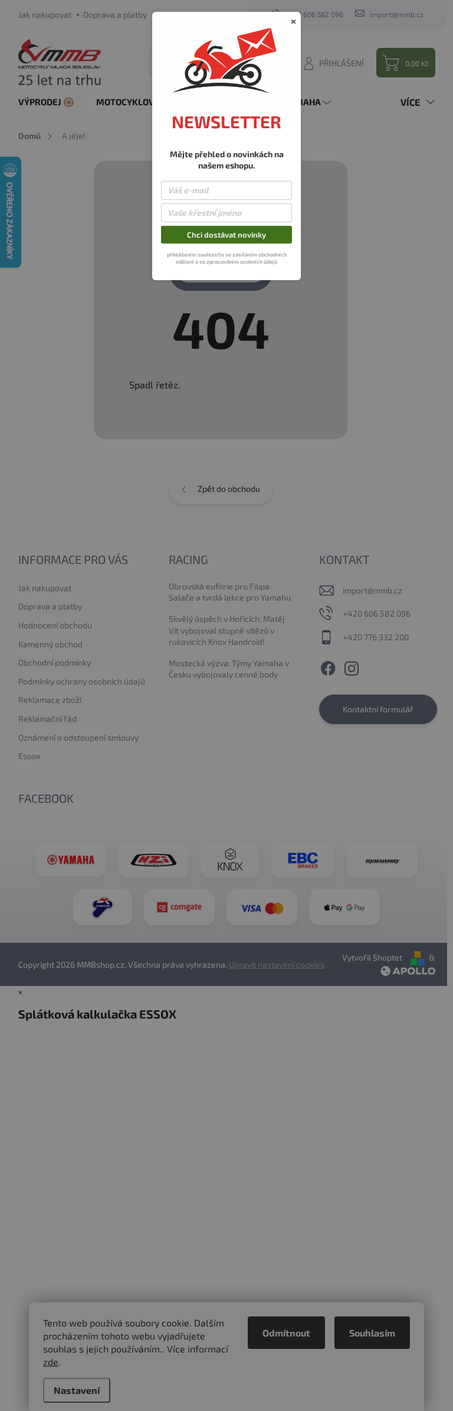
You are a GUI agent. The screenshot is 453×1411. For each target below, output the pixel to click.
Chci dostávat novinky (226, 234)
